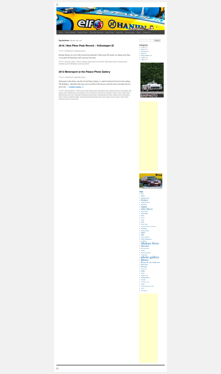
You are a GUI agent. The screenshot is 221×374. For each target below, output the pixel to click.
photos (145, 260)
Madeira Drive (150, 243)
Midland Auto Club (64, 95)
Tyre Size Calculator (96, 32)
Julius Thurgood (146, 239)
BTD (65, 93)
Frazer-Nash (144, 224)
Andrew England (114, 90)
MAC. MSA (126, 93)
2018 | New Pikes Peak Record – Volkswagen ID (86, 45)
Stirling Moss (145, 277)
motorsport (77, 95)
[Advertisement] (148, 136)
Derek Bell (144, 213)
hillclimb (109, 93)
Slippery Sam (144, 275)
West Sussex (144, 290)
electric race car (92, 61)
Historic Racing (145, 230)
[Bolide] (57, 368)
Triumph (143, 279)
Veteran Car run (145, 282)
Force (87, 93)
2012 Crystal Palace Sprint (89, 90)
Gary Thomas (101, 93)
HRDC (143, 233)
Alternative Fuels (103, 90)
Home (61, 32)
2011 (143, 196)
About (139, 32)
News (142, 53)
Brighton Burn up (145, 202)
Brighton (144, 200)
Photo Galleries (70, 32)
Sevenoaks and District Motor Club (91, 97)
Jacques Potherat (145, 237)
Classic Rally (144, 211)
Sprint (122, 97)
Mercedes (145, 245)
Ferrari (143, 218)
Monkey (143, 250)
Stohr (126, 97)
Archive (143, 47)
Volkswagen (73, 63)
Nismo (111, 95)
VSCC (142, 288)
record (115, 61)
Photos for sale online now (150, 262)
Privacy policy (129, 32)
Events (143, 49)
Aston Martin (124, 90)
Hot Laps (68, 61)
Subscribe (119, 32)
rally (143, 271)
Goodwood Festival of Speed (148, 226)
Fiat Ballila (81, 93)
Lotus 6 (114, 93)
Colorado (84, 61)
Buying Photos (82, 32)
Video (73, 61)
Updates (143, 57)
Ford (142, 222)
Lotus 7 (120, 93)
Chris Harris (147, 208)
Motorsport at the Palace (89, 95)
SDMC (77, 97)
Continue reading (76, 86)
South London (115, 97)
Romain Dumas (122, 61)
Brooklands (144, 204)
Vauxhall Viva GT (64, 99)
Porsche (144, 266)
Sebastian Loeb (64, 63)
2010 (142, 194)
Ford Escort (93, 93)
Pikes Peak (108, 61)
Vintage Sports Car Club (147, 286)
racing (61, 97)
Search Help (110, 32)
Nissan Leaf (117, 95)
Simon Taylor (106, 97)
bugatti (144, 206)
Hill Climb (101, 61)
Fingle (142, 220)
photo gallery (126, 95)
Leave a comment (83, 63)
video (143, 284)
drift (142, 216)
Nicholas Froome (80, 51)
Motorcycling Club (145, 252)
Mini (72, 95)
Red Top (66, 97)
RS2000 (71, 97)
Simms (142, 273)
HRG (142, 235)
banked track (145, 198)
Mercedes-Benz (145, 248)
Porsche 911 (144, 269)
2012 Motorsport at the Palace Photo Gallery (84, 71)
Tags (141, 191)
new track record (103, 95)
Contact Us (146, 32)
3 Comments (74, 99)
